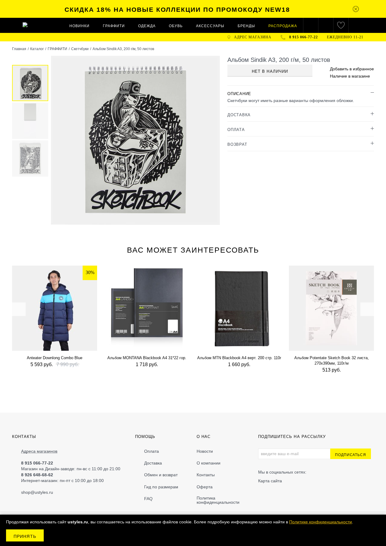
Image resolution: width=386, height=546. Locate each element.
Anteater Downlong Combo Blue (54, 358)
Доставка (153, 463)
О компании (208, 463)
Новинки (79, 26)
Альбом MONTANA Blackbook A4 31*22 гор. (146, 358)
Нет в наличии (270, 71)
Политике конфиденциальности (320, 521)
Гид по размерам (161, 487)
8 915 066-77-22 (303, 37)
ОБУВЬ (176, 26)
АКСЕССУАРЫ (210, 26)
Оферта (205, 487)
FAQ (148, 499)
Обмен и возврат (161, 475)
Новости (205, 451)
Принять (25, 536)
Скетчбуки (80, 49)
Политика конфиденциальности (218, 500)
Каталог (37, 49)
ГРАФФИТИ (114, 26)
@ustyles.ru (41, 492)
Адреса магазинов (39, 451)
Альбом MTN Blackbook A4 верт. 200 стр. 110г (239, 358)
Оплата (151, 451)
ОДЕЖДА (147, 26)
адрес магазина (252, 37)
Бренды (246, 26)
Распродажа (282, 26)
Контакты (206, 475)
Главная (19, 49)
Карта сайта (270, 480)
